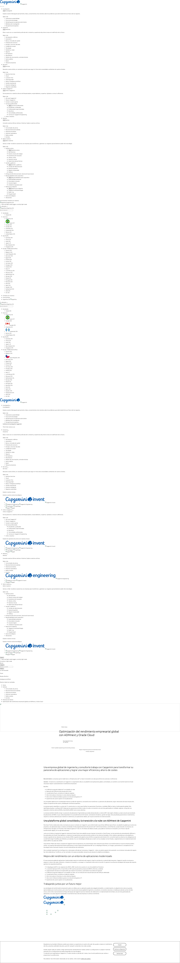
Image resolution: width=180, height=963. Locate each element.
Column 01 (48, 919)
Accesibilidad (52, 939)
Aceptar (120, 944)
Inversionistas (52, 935)
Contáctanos (52, 931)
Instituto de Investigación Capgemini (12, 424)
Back (10, 105)
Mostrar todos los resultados (7, 682)
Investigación (8, 10)
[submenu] (8, 430)
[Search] (0, 6)
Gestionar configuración (119, 949)
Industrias (7, 29)
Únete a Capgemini (53, 926)
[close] (2, 6)
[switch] (0, 204)
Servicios (7, 66)
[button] (10, 299)
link (4, 10)
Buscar (2, 657)
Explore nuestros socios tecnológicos (12, 495)
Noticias (7, 120)
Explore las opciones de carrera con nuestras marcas (16, 538)
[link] (13, 4)
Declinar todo (120, 953)
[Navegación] (3, 6)
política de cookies (86, 958)
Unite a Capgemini (10, 90)
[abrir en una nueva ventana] (89, 762)
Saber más (5, 16)
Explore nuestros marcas (9, 492)
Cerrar (2, 665)
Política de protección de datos (56, 941)
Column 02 (48, 933)
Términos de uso (52, 937)
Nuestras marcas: (48, 908)
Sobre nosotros (9, 140)
